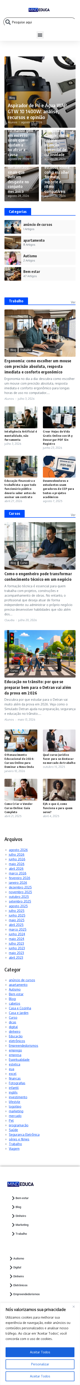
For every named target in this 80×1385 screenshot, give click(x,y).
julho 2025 (16, 911)
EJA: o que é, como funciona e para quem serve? (58, 808)
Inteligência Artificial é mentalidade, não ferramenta (20, 435)
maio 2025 (16, 920)
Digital (17, 1267)
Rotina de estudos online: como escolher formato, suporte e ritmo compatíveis (57, 177)
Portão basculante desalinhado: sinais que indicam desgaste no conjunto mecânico (19, 174)
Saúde (13, 1130)
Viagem (14, 1148)
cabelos (14, 1003)
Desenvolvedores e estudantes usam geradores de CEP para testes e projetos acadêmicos (58, 489)
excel (12, 1074)
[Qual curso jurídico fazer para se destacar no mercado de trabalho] (59, 740)
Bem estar (16, 994)
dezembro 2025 (20, 887)
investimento (18, 1097)
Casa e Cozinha (20, 1008)
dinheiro (14, 1031)
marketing (16, 1111)
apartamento (18, 985)
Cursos (14, 513)
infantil (14, 1088)
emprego (15, 1050)
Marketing (22, 1224)
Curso (23, 563)
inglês (13, 1092)
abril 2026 (16, 868)
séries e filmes (19, 1139)
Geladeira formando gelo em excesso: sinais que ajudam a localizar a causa (21, 140)
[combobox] (39, 22)
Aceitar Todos (40, 1376)
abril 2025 (16, 925)
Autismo (15, 989)
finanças (15, 1078)
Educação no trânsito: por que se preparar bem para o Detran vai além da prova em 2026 (37, 687)
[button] (40, 35)
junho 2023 (17, 948)
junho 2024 (17, 934)
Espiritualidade (19, 1059)
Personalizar (40, 1364)
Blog (12, 97)
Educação (16, 1036)
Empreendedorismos (23, 1045)
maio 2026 (16, 864)
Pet (11, 1120)
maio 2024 (16, 939)
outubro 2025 (19, 897)
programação (18, 1125)
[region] (40, 1344)
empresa (15, 1055)
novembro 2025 (20, 892)
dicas (12, 1022)
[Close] (75, 1306)
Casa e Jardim (18, 1013)
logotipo (15, 1106)
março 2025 (17, 929)
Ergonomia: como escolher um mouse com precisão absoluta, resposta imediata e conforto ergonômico (37, 366)
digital (13, 1027)
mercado (15, 1116)
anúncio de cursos (22, 980)
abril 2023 (16, 957)
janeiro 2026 (18, 882)
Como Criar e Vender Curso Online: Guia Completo (18, 808)
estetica (14, 1064)
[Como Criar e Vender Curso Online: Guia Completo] (20, 790)
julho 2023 (16, 943)
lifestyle (14, 1102)
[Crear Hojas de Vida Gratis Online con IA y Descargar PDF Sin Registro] (59, 417)
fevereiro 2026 (19, 878)
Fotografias (17, 1083)
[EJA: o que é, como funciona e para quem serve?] (59, 790)
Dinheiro (21, 1216)
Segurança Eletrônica (24, 1134)
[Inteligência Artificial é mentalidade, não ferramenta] (20, 417)
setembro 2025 (20, 901)
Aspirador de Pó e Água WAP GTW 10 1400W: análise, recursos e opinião (37, 111)
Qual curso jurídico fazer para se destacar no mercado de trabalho (59, 759)
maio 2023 (16, 953)
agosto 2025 (18, 906)
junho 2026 (17, 859)
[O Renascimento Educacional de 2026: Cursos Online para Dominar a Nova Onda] (20, 740)
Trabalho (16, 301)
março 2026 (17, 873)
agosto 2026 (18, 850)
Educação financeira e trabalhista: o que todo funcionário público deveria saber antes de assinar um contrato (20, 489)
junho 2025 (17, 915)
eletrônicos (17, 1041)
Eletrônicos (20, 1285)
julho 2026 (16, 854)
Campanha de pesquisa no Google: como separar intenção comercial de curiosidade (56, 140)
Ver (73, 302)
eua (11, 1069)
